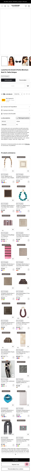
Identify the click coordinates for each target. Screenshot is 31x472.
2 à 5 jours (6, 76)
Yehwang (27, 144)
